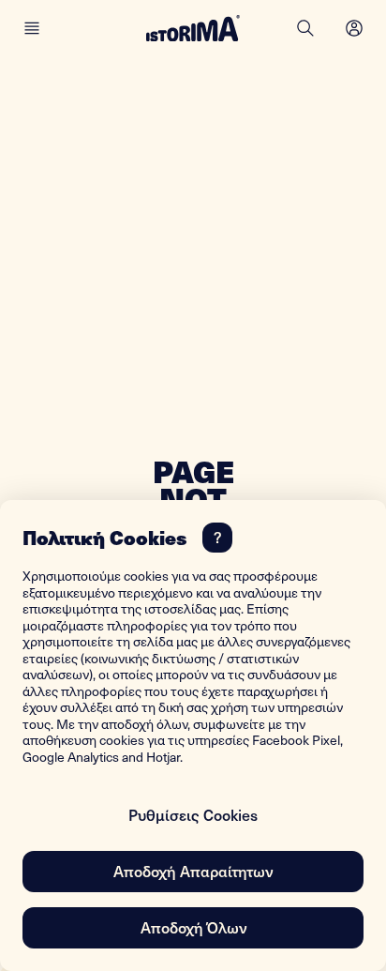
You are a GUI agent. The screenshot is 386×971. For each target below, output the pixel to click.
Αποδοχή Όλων (193, 927)
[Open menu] (354, 28)
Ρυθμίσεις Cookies (193, 814)
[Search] (305, 28)
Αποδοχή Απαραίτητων (193, 870)
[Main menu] (31, 28)
